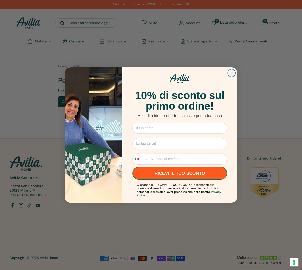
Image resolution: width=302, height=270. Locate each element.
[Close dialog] (231, 73)
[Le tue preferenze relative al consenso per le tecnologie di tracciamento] (294, 262)
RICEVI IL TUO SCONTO (180, 173)
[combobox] (141, 159)
